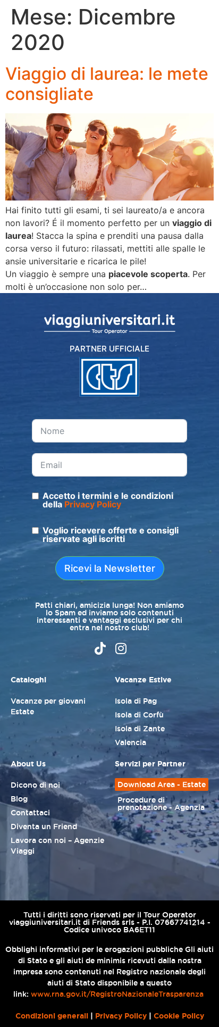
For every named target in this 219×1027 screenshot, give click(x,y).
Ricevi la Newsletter (109, 568)
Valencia (130, 742)
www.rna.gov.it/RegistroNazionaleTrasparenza (117, 994)
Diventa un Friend (44, 826)
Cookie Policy (179, 1016)
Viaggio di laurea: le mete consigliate (106, 83)
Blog (19, 799)
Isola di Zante (140, 728)
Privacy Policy (92, 504)
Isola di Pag (136, 701)
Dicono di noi (35, 785)
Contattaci (30, 812)
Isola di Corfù (139, 715)
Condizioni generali (51, 1016)
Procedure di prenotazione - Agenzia (161, 804)
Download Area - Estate (161, 784)
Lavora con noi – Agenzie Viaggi (57, 845)
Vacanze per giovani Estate (48, 706)
